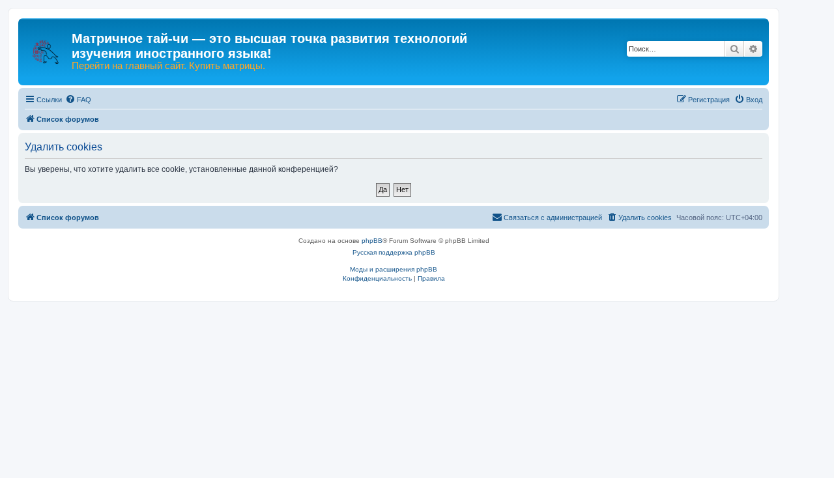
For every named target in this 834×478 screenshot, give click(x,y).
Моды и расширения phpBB (393, 269)
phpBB (372, 240)
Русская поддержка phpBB (393, 252)
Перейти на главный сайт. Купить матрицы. (168, 65)
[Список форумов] (47, 45)
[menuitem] (78, 99)
